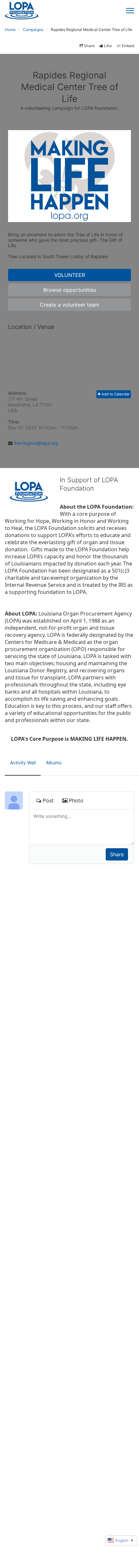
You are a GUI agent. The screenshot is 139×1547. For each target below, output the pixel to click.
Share (89, 45)
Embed (128, 45)
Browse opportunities (69, 290)
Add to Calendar (115, 394)
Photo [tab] (76, 800)
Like (108, 45)
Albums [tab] (53, 762)
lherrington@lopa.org (36, 443)
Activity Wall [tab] (23, 762)
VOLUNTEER (69, 275)
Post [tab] (48, 800)
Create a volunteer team (69, 304)
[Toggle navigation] (130, 10)
